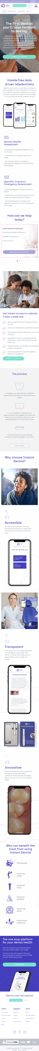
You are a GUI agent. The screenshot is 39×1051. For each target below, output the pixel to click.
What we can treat (5, 1015)
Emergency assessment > (11, 236)
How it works (21, 11)
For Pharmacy (16, 1021)
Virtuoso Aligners (30, 1018)
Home (4, 11)
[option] (19, 240)
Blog (2, 1024)
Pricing (29, 11)
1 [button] (17, 261)
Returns (24, 1050)
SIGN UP (33, 1)
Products (3, 1021)
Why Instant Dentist (30, 1015)
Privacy (14, 1050)
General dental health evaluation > (14, 232)
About (27, 1012)
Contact (15, 1015)
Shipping (15, 1012)
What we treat (12, 11)
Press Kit (28, 1021)
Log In (15, 1018)
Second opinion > (8, 241)
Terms (19, 1050)
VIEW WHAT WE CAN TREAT (19, 252)
